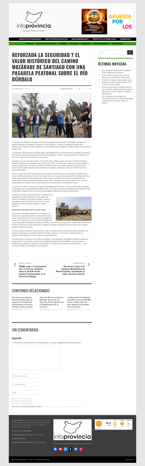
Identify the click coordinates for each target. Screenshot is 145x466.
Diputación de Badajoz (56, 39)
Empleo (29, 44)
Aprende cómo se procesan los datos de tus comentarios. (62, 406)
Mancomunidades (80, 39)
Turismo (63, 44)
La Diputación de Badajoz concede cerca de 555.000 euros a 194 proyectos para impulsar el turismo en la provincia (79, 302)
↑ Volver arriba (128, 459)
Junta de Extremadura (30, 39)
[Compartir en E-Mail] (90, 89)
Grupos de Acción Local (104, 39)
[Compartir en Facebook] (75, 89)
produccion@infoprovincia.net (22, 435)
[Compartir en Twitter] (79, 89)
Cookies (30, 459)
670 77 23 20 (38, 435)
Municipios (125, 39)
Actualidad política (46, 44)
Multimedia (117, 44)
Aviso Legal (37, 459)
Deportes (86, 44)
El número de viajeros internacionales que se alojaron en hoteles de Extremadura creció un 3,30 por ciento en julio (22, 302)
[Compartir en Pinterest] (86, 89)
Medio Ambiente (101, 44)
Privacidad (46, 459)
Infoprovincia (17, 89)
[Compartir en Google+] (82, 89)
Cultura (74, 44)
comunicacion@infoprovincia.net (23, 442)
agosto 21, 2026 (29, 309)
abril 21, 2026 (30, 89)
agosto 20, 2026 (57, 309)
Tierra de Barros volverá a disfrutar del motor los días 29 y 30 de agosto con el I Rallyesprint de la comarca (52, 302)
